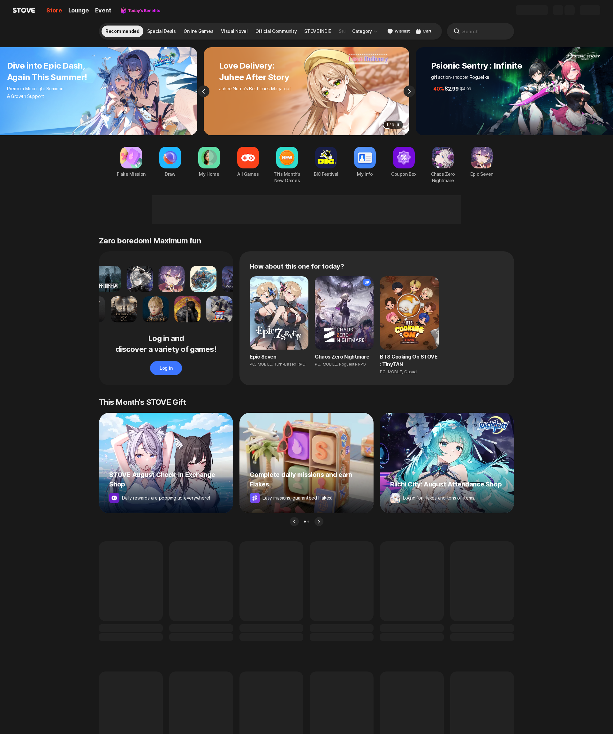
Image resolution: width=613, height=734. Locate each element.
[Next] (409, 91)
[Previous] (203, 91)
